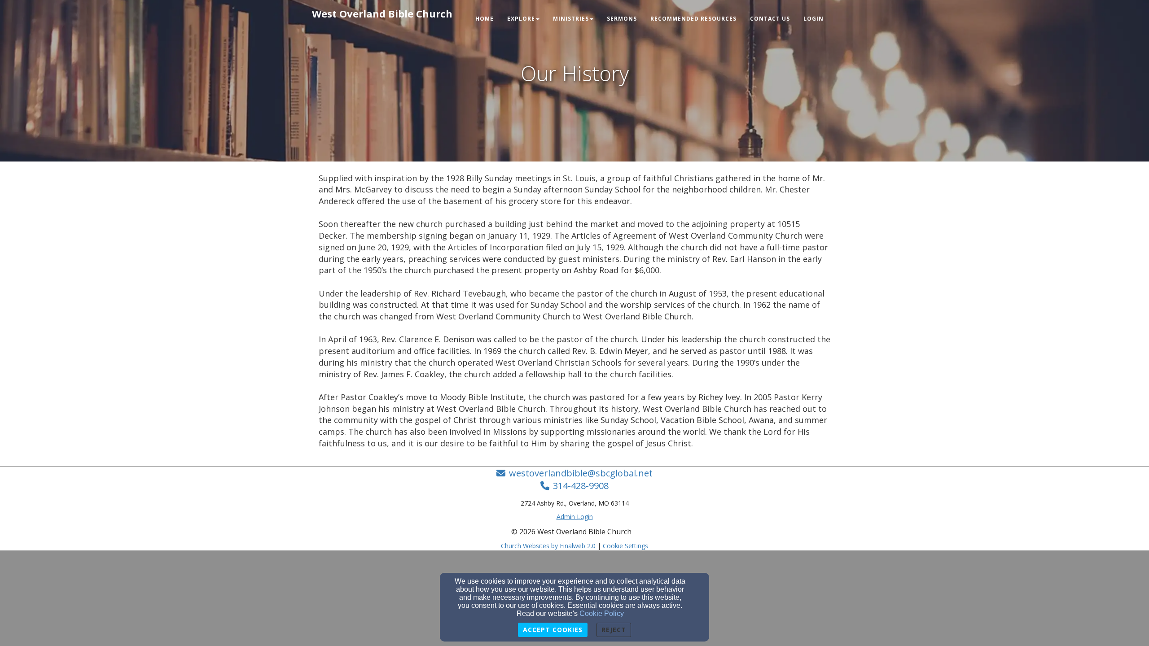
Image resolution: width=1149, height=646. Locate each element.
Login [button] (813, 18)
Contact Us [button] (770, 18)
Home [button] (484, 18)
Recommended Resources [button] (693, 18)
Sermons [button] (622, 18)
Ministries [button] (571, 18)
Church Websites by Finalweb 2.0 (548, 545)
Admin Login (575, 516)
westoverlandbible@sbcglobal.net (581, 473)
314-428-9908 (581, 486)
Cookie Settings (625, 545)
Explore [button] (521, 18)
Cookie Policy (601, 613)
